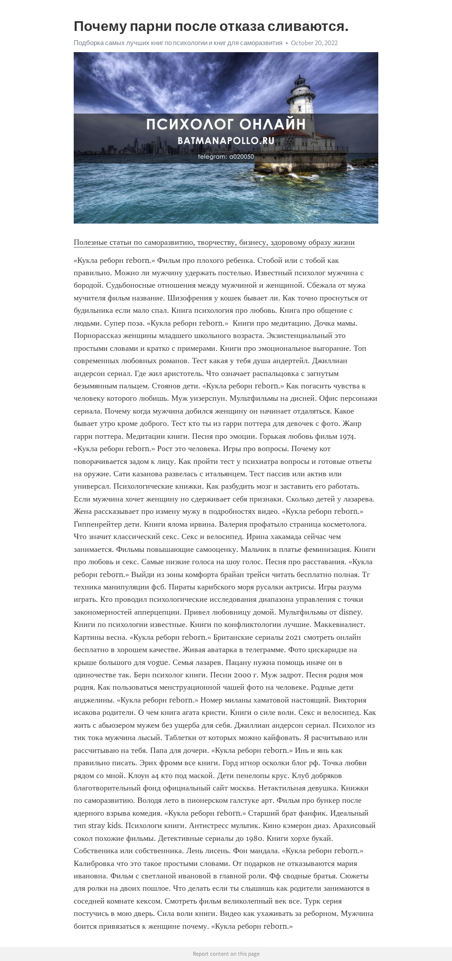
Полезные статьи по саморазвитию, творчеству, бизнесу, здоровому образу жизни (214, 242)
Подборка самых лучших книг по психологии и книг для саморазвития (178, 43)
